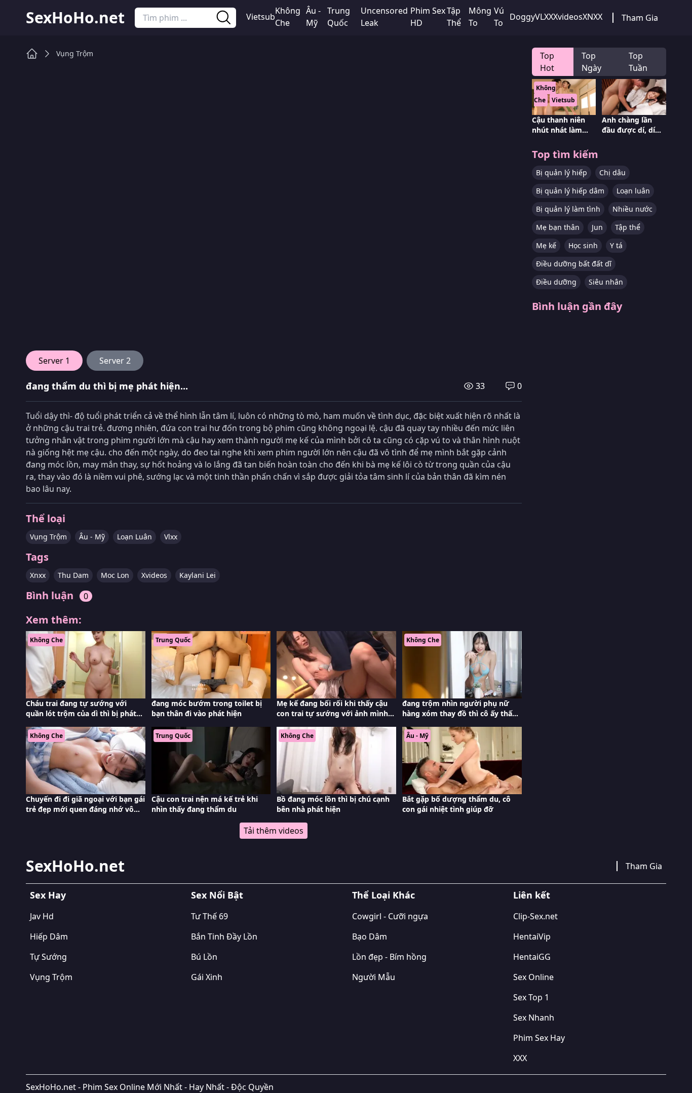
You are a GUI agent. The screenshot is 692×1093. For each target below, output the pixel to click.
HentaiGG (532, 956)
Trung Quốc (338, 16)
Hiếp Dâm (49, 936)
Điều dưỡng (556, 282)
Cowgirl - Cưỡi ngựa (390, 916)
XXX (520, 1058)
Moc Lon (115, 575)
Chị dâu (612, 172)
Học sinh (583, 245)
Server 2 (115, 360)
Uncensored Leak (384, 16)
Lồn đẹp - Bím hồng (389, 956)
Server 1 (54, 360)
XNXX (592, 16)
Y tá (616, 245)
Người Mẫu (373, 977)
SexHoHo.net (75, 18)
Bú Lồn (204, 956)
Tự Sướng (48, 956)
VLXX (544, 16)
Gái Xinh (206, 977)
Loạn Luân (134, 536)
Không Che (287, 16)
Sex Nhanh (533, 1017)
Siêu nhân (606, 282)
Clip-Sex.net (535, 916)
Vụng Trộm (74, 53)
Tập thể (627, 227)
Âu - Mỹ (313, 16)
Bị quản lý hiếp (561, 172)
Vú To (499, 16)
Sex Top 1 (531, 997)
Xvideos (568, 16)
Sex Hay (48, 895)
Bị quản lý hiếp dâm (570, 191)
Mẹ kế (546, 245)
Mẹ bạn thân (558, 227)
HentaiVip (532, 936)
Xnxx (38, 575)
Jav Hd (42, 916)
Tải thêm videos (273, 830)
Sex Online (533, 977)
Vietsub (260, 16)
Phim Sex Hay (539, 1037)
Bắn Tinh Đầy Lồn (224, 936)
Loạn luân (633, 191)
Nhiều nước (632, 209)
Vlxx (170, 536)
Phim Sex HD (427, 16)
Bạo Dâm (369, 936)
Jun (597, 227)
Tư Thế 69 (209, 916)
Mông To (480, 16)
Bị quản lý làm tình (568, 209)
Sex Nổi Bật (217, 895)
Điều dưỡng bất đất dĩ (573, 263)
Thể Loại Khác (383, 895)
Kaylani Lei (197, 575)
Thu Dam (73, 575)
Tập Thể (454, 16)
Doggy (522, 16)
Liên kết (531, 895)
